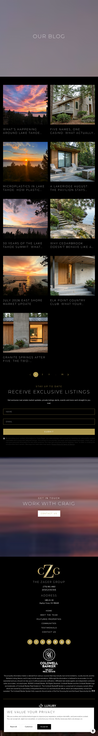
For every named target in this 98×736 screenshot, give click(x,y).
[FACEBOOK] (29, 641)
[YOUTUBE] (49, 641)
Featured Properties (49, 619)
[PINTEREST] (55, 641)
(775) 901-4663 (49, 586)
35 (62, 374)
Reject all (13, 727)
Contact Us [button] (49, 513)
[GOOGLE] (68, 641)
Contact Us (49, 632)
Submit (49, 432)
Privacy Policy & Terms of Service (63, 444)
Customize (29, 727)
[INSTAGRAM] (36, 641)
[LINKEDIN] (42, 641)
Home (49, 611)
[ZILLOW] (61, 641)
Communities (49, 623)
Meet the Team (49, 615)
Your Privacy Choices (49, 733)
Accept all (44, 727)
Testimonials (49, 628)
